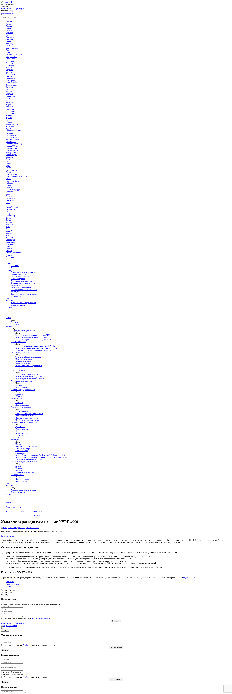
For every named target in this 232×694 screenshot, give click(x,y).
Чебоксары (10, 240)
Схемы (8, 586)
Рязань (8, 185)
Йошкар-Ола (11, 96)
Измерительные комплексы (26, 418)
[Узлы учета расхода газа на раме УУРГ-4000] (20, 528)
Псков (8, 179)
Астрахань (10, 37)
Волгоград (10, 63)
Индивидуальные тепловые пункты (30, 379)
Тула (8, 227)
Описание (10, 582)
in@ (184, 578)
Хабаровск (10, 238)
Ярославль (10, 257)
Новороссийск (12, 152)
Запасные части (17, 296)
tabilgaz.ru (191, 578)
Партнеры (15, 266)
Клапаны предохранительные (23, 283)
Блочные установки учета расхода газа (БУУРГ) (35, 346)
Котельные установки (20, 276)
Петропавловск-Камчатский (17, 176)
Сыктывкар (10, 216)
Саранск (9, 192)
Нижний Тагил (12, 146)
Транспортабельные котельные (28, 357)
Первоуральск (11, 170)
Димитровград (12, 81)
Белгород (9, 44)
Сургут (9, 211)
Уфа (7, 235)
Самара (9, 187)
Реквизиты (15, 268)
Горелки (18, 468)
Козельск (9, 107)
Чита (8, 246)
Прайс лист (10, 298)
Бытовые (19, 385)
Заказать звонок (7, 13)
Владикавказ (11, 59)
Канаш (8, 100)
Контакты (10, 307)
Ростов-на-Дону (12, 181)
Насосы (18, 470)
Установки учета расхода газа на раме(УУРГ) (33, 350)
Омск (8, 159)
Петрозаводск (11, 174)
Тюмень (9, 229)
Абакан (9, 22)
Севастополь (11, 196)
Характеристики (12, 584)
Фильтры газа (16, 285)
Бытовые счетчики (23, 411)
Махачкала (10, 126)
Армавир (9, 33)
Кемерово (10, 102)
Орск (8, 166)
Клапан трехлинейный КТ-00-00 (28, 459)
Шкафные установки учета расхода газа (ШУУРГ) (36, 348)
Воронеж (9, 70)
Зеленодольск (11, 85)
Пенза (8, 168)
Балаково (9, 39)
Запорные (19, 394)
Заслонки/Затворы (23, 448)
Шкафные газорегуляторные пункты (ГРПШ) (34, 337)
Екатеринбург (11, 83)
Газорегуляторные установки (23, 272)
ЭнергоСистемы (22, 429)
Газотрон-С (20, 435)
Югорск (9, 251)
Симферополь (11, 198)
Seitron (18, 438)
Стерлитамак (11, 209)
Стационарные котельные (26, 368)
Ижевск (9, 91)
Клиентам (10, 300)
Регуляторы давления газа (21, 281)
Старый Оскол (12, 207)
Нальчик (9, 133)
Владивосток (11, 57)
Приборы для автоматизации (27, 420)
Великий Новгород (14, 54)
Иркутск (9, 94)
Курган (9, 118)
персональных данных (41, 619)
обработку (26, 645)
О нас (8, 263)
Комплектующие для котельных (24, 294)
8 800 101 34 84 (7, 9)
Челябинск (10, 242)
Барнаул (9, 41)
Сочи (8, 203)
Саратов (9, 194)
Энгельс (9, 248)
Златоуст (9, 87)
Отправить (116, 621)
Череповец (10, 244)
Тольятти (9, 224)
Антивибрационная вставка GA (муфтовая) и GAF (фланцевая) (41, 457)
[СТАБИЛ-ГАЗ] (7, 2)
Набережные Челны (14, 131)
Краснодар (10, 111)
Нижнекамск (11, 142)
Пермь (8, 172)
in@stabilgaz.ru (20, 9)
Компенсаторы (21, 451)
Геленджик (10, 74)
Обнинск (9, 157)
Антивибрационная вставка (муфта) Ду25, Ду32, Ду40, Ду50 (40, 455)
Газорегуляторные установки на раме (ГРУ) (33, 339)
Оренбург (10, 163)
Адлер (8, 24)
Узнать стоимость (8, 536)
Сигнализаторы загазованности (24, 290)
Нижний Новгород (14, 144)
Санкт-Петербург (13, 190)
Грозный (9, 76)
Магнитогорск (12, 124)
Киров (8, 105)
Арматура (15, 292)
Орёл (8, 161)
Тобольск (9, 222)
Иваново (9, 89)
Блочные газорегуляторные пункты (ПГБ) (32, 335)
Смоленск (10, 200)
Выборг (9, 72)
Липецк (9, 122)
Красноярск (10, 113)
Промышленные (22, 387)
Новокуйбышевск (13, 150)
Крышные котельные (24, 359)
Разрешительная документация (23, 303)
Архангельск (11, 35)
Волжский (10, 65)
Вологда (9, 67)
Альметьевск (11, 26)
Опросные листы (18, 305)
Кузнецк (9, 115)
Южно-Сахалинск (13, 253)
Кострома (10, 109)
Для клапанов (21, 481)
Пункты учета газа (18, 274)
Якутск (9, 255)
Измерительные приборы (21, 287)
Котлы (18, 466)
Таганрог (9, 218)
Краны (18, 444)
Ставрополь (11, 205)
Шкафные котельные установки (28, 366)
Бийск (8, 46)
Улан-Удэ (9, 231)
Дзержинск (10, 78)
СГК (17, 431)
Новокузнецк (11, 148)
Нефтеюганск (11, 137)
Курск (8, 120)
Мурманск (10, 129)
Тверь (8, 220)
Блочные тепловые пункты (26, 374)
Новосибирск (11, 155)
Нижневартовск (12, 139)
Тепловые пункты (18, 279)
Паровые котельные (23, 361)
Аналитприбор (21, 433)
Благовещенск (12, 48)
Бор (7, 50)
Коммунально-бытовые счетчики (29, 414)
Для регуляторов (22, 479)
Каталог (9, 270)
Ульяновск (10, 233)
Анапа (8, 28)
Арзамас (9, 30)
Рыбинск (9, 183)
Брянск (9, 52)
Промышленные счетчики (26, 416)
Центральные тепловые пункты (28, 377)
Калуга (9, 98)
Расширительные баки (24, 472)
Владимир (10, 61)
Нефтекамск (11, 135)
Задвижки (19, 453)
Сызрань (9, 214)
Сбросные (19, 396)
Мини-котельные (22, 363)
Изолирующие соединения (26, 446)
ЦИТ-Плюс (20, 427)
